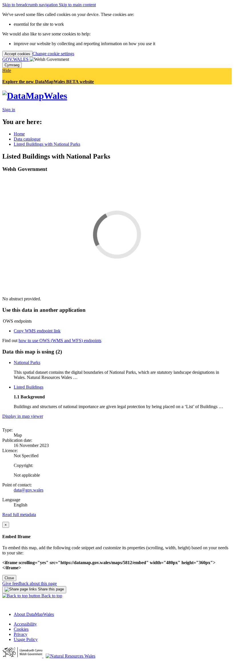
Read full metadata (19, 514)
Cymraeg (12, 65)
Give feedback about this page (29, 583)
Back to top (51, 595)
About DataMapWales (34, 614)
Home (19, 133)
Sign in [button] (8, 109)
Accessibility (25, 624)
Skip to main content (77, 4)
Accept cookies (17, 54)
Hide (6, 70)
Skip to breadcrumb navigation (30, 4)
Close (9, 578)
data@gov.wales (28, 490)
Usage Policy (26, 639)
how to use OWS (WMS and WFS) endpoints (60, 340)
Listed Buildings (28, 387)
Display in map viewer (22, 416)
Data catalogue (27, 139)
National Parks (27, 362)
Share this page (50, 589)
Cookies (21, 629)
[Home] (34, 96)
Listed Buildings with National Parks (47, 144)
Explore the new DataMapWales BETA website (48, 81)
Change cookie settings (53, 53)
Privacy (20, 634)
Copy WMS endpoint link (37, 330)
